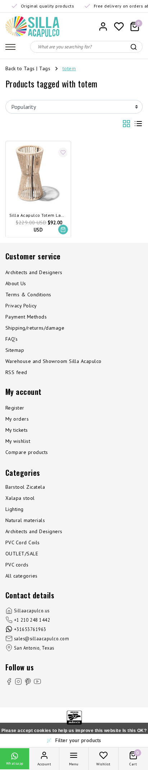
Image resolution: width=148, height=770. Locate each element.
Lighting (14, 509)
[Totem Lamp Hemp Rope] (38, 173)
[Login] (103, 26)
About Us (15, 283)
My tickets (16, 430)
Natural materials (25, 520)
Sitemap (14, 350)
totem (69, 68)
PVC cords (16, 564)
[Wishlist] (119, 26)
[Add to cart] (63, 229)
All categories (21, 576)
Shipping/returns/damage (34, 328)
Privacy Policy (21, 305)
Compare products (26, 452)
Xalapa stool (20, 498)
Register (14, 408)
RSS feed (16, 372)
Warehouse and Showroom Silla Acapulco (53, 361)
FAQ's (11, 339)
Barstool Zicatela (25, 487)
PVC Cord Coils (22, 542)
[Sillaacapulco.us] (32, 26)
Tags (44, 68)
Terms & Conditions (28, 294)
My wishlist (17, 441)
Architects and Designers (34, 272)
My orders (17, 419)
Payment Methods (26, 317)
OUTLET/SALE (21, 553)
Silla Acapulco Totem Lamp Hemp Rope (38, 215)
